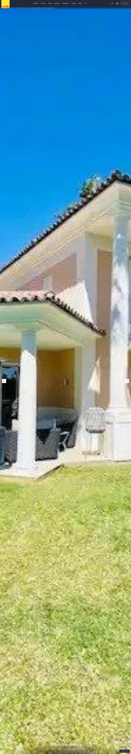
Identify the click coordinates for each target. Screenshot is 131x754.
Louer (50, 3)
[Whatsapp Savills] (117, 3)
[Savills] (5, 4)
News (80, 3)
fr (112, 3)
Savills (74, 3)
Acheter (35, 3)
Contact (125, 3)
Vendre (43, 3)
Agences (57, 3)
